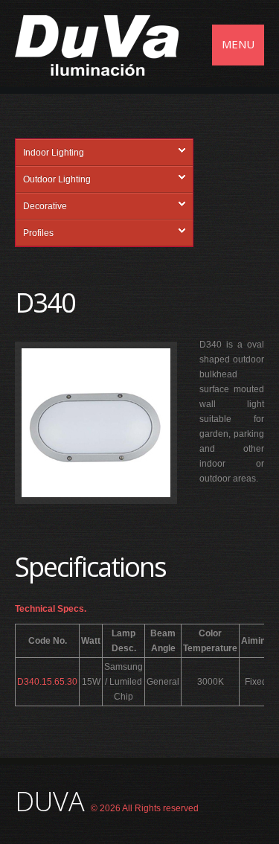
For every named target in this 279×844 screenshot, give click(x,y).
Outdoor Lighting (57, 179)
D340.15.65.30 (47, 682)
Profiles (38, 233)
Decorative (45, 206)
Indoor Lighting (53, 152)
